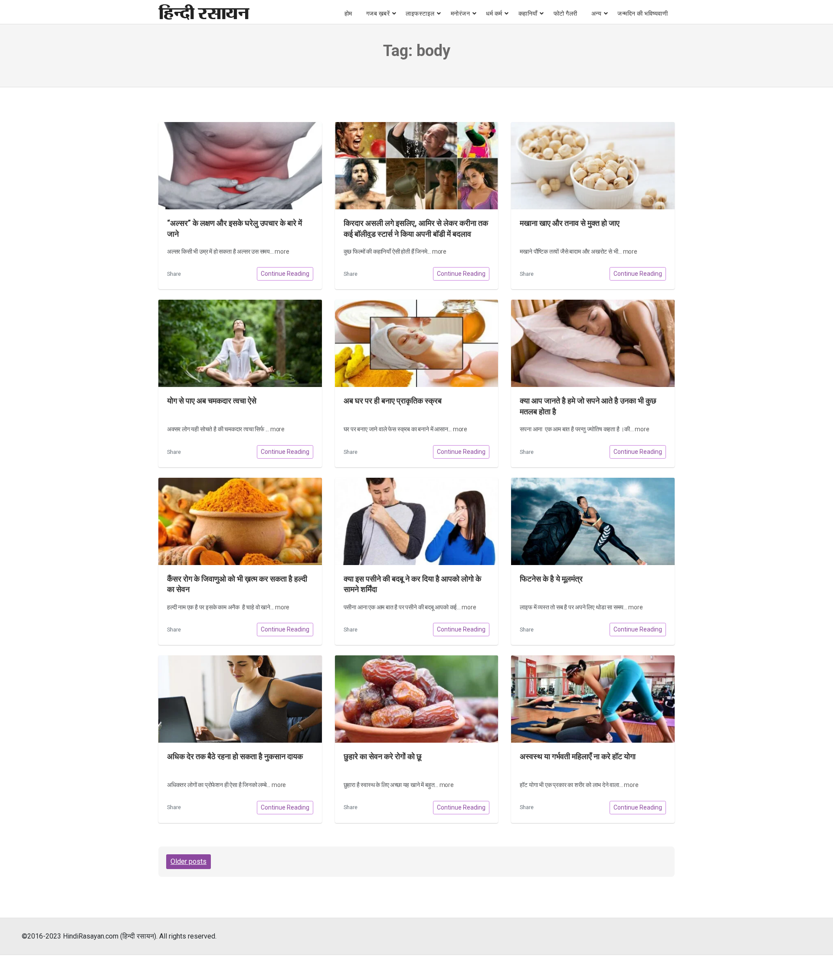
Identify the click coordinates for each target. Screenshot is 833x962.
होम (348, 13)
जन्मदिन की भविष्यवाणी (642, 13)
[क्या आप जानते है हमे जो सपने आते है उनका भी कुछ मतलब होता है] (593, 343)
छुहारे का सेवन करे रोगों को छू (383, 756)
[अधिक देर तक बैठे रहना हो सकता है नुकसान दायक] (240, 699)
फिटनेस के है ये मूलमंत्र (551, 579)
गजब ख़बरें (378, 13)
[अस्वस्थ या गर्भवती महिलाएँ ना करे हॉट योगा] (593, 699)
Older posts (189, 861)
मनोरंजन (460, 13)
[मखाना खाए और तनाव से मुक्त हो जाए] (593, 165)
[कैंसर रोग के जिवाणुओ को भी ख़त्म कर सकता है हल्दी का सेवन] (240, 521)
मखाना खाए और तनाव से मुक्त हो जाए (570, 223)
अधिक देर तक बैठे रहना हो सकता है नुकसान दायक (235, 756)
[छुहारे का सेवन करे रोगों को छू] (416, 699)
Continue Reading (285, 273)
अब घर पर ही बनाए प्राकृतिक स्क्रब (393, 401)
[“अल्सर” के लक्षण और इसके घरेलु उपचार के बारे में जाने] (240, 165)
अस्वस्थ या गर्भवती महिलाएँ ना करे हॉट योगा (578, 756)
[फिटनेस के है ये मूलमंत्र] (593, 521)
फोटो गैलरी (565, 13)
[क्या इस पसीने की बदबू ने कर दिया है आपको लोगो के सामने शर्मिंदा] (416, 521)
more (282, 251)
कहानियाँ (528, 13)
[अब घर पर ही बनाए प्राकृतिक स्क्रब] (416, 343)
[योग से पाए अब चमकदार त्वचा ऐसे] (240, 343)
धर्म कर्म (494, 13)
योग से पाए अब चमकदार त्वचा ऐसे (211, 401)
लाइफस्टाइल (420, 13)
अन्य (596, 13)
